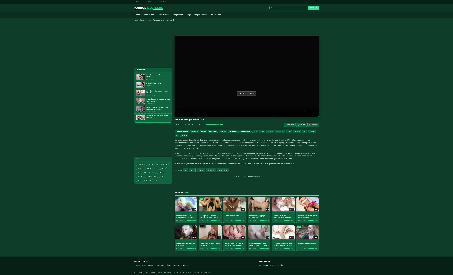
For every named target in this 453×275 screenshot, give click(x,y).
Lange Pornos (178, 15)
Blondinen (213, 132)
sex (155, 180)
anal (304, 132)
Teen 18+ (223, 132)
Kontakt (280, 265)
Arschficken (233, 132)
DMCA (272, 265)
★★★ (200, 170)
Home (138, 15)
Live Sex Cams (215, 15)
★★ (192, 170)
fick (177, 136)
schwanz (312, 132)
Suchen (313, 8)
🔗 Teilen (301, 125)
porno (151, 164)
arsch (289, 132)
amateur (270, 132)
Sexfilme (137, 2)
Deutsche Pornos (145, 20)
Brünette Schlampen (180, 265)
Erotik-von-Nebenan (252, 176)
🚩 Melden (313, 125)
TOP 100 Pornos (163, 15)
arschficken (280, 132)
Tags (189, 15)
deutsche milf (141, 164)
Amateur (151, 265)
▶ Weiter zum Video (247, 93)
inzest (139, 172)
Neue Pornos (149, 15)
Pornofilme (148, 2)
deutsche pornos (161, 164)
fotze (255, 132)
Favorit (290, 125)
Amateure (194, 132)
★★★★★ (223, 170)
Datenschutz (263, 265)
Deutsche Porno (149, 172)
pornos (148, 168)
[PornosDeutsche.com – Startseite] (148, 8)
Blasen (203, 132)
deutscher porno (151, 176)
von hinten (147, 180)
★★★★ (211, 170)
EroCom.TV (238, 176)
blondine (297, 132)
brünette (161, 172)
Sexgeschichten (200, 15)
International (245, 132)
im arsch (184, 136)
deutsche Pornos (162, 2)
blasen (163, 168)
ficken (262, 132)
